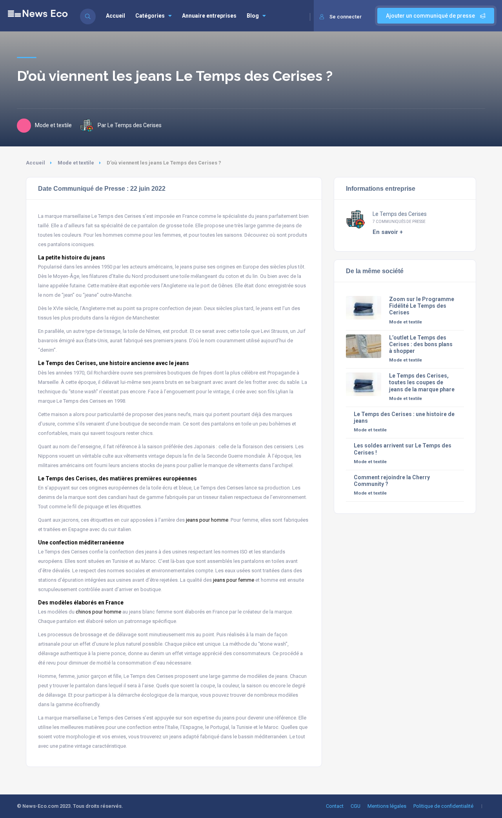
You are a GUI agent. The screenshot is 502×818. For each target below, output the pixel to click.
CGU (355, 806)
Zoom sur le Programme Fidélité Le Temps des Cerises (421, 306)
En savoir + (388, 232)
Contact (335, 806)
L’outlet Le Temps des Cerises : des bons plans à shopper (421, 344)
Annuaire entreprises (209, 16)
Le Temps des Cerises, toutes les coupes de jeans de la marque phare (422, 382)
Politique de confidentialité (443, 806)
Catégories (150, 16)
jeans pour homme (207, 520)
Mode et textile (76, 163)
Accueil (115, 16)
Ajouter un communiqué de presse (431, 16)
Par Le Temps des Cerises (130, 125)
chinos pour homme (98, 612)
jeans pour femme (233, 580)
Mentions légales (386, 806)
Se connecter (345, 17)
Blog (253, 16)
